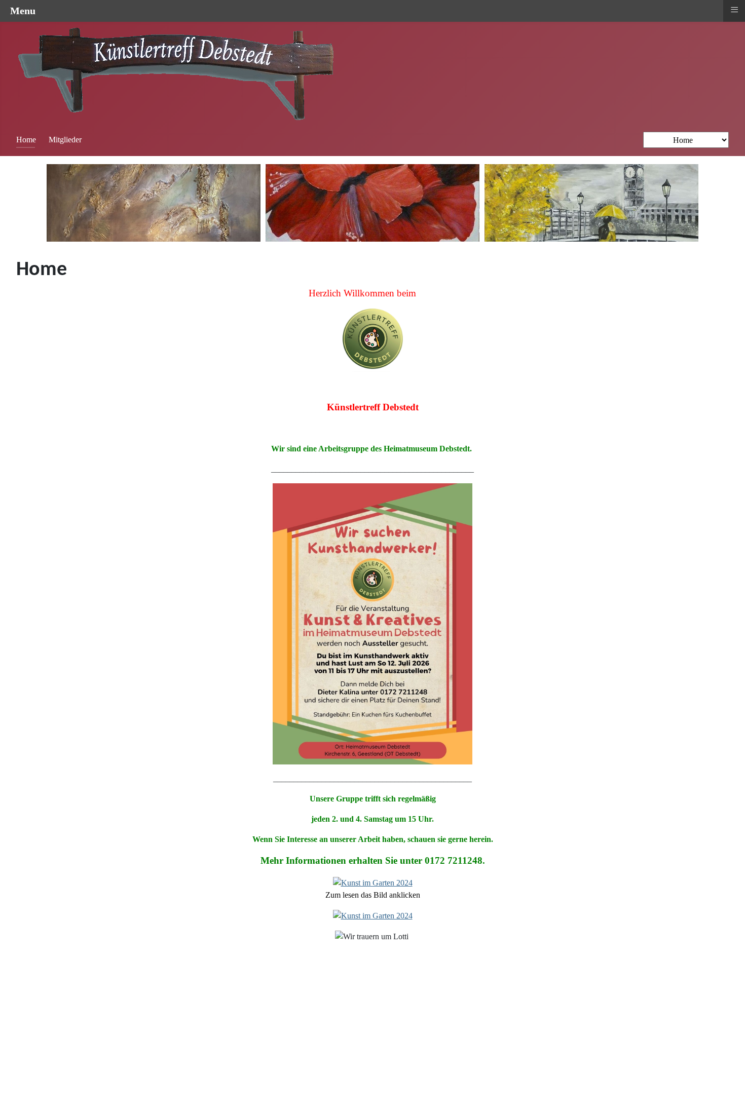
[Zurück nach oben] (727, 1094)
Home (26, 139)
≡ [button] (734, 10)
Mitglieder (65, 139)
